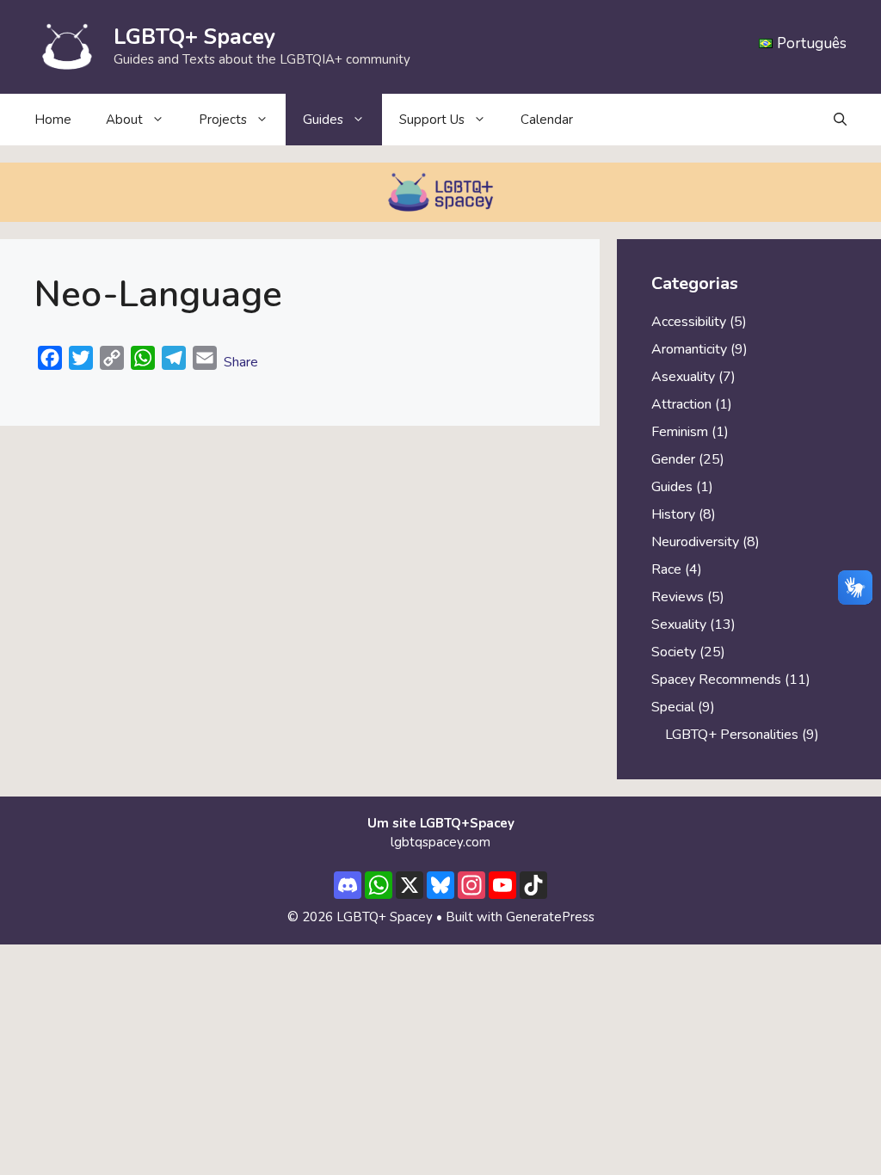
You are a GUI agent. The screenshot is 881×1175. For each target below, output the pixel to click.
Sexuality (678, 624)
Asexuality (683, 376)
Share (241, 362)
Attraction (681, 404)
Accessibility (688, 321)
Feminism (679, 431)
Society (673, 652)
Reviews (677, 597)
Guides (672, 486)
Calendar (547, 119)
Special (672, 707)
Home (52, 119)
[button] (840, 119)
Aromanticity (689, 349)
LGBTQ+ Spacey (194, 37)
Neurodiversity (695, 541)
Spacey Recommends (716, 679)
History (673, 514)
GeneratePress (550, 917)
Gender (673, 459)
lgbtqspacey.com (440, 842)
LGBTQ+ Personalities (731, 734)
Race (666, 569)
